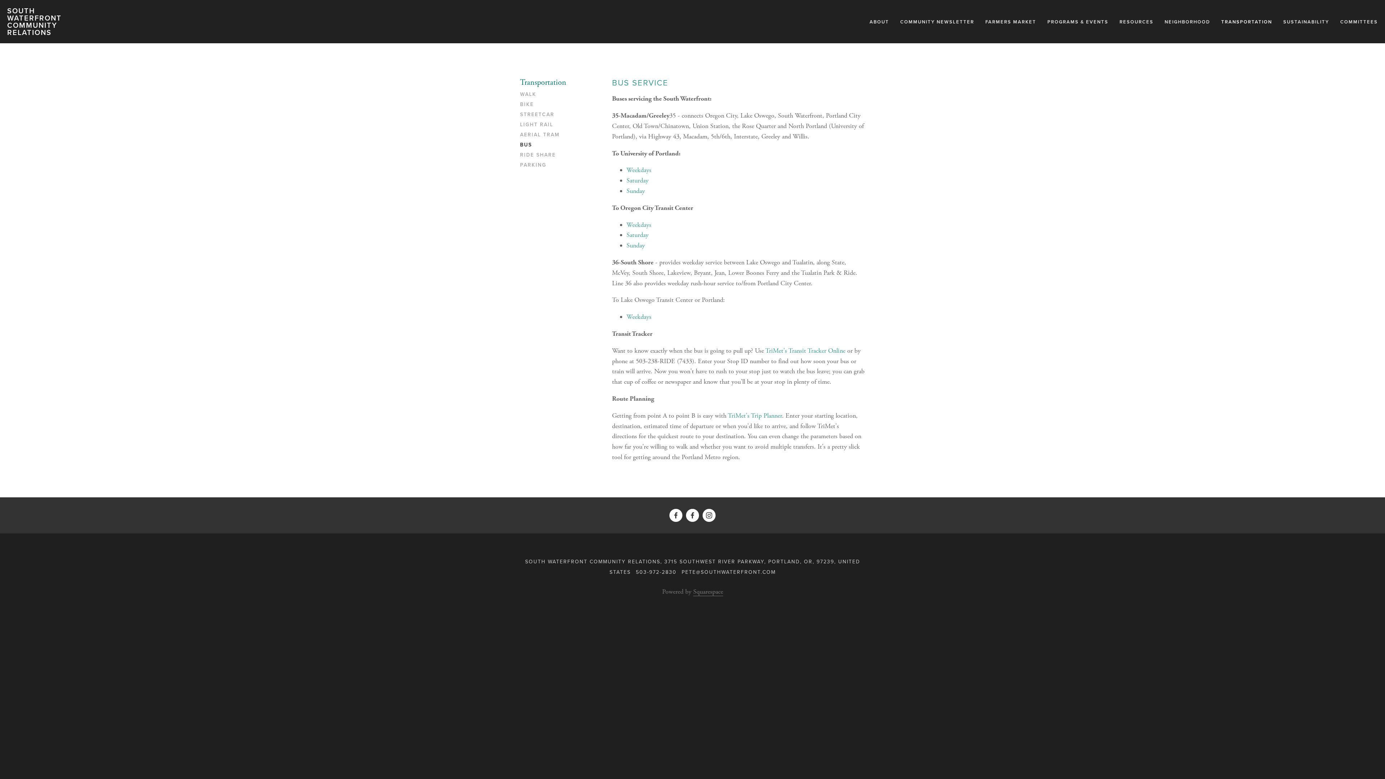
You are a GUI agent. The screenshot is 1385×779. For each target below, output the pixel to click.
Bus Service (640, 82)
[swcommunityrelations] (709, 515)
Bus (526, 145)
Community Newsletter (937, 21)
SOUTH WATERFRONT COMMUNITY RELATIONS (34, 21)
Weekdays (638, 170)
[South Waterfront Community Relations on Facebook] (692, 515)
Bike (527, 104)
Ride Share (538, 155)
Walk (528, 94)
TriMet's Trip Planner (755, 415)
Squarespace (708, 591)
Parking (533, 165)
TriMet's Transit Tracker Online (805, 351)
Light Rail (536, 125)
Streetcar (537, 114)
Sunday (635, 191)
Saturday (637, 180)
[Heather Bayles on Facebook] (675, 515)
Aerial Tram (540, 135)
